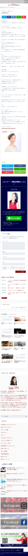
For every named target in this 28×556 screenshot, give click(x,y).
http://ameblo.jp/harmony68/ (7, 128)
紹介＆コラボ (5, 277)
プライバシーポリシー (10, 550)
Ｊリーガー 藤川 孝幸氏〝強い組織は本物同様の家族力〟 (17, 281)
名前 (4, 251)
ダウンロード (4, 432)
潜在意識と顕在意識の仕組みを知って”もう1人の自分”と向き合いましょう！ (17, 480)
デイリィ (3, 435)
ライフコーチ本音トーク (6, 440)
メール (4, 256)
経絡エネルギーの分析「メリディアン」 (16, 473)
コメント (5, 241)
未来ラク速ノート (5, 448)
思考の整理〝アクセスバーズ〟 (8, 445)
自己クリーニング (5, 459)
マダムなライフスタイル (6, 437)
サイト (3, 262)
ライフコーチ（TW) (5, 443)
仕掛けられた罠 (6, 304)
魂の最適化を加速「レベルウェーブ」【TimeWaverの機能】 (15, 468)
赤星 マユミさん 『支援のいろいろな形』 (16, 287)
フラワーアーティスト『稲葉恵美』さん (16, 290)
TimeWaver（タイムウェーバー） (9, 424)
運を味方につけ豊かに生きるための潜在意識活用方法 (14, 552)
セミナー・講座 (4, 429)
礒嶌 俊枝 (4, 131)
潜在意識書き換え (5, 453)
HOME (2, 550)
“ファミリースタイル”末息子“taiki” (18, 307)
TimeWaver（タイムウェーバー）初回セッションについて (17, 485)
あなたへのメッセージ (6, 427)
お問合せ (21, 1)
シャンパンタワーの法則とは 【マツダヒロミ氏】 (17, 285)
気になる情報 (4, 451)
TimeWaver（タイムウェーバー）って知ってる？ (17, 491)
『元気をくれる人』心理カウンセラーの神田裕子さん (17, 293)
